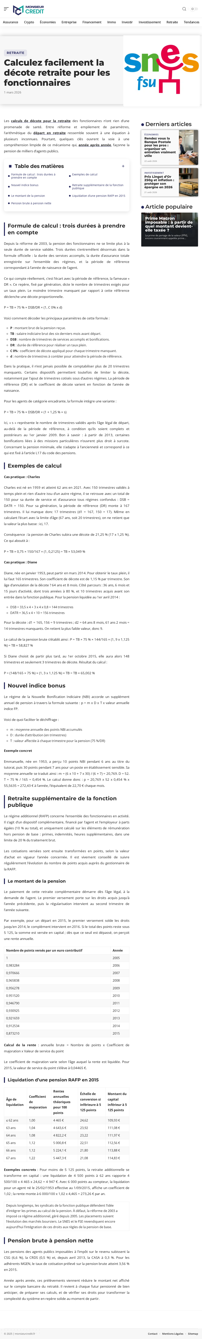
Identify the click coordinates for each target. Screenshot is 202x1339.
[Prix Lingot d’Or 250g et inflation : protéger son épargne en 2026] (188, 182)
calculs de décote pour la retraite (41, 121)
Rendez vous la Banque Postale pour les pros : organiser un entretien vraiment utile (160, 147)
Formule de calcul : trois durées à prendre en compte (33, 175)
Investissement (154, 172)
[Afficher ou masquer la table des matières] (94, 166)
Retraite (15, 53)
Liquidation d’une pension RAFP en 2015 (98, 196)
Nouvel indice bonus (24, 185)
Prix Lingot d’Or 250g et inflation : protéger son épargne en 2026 (159, 182)
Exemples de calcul (84, 174)
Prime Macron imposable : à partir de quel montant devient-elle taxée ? (169, 224)
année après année (95, 145)
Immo (149, 212)
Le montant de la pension (28, 196)
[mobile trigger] (7, 9)
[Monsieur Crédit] (28, 9)
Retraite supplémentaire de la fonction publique (97, 186)
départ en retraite (49, 133)
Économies (151, 134)
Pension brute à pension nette (31, 203)
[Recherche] (184, 9)
